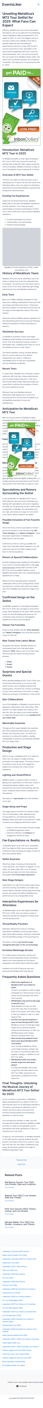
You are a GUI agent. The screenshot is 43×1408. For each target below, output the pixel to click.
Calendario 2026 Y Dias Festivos (14, 1267)
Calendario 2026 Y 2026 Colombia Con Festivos (20, 1347)
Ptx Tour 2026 (7, 1278)
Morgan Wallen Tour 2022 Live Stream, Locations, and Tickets (20, 1223)
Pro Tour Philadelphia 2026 (12, 1300)
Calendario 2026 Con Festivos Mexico (16, 1297)
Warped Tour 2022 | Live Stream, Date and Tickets (20, 1196)
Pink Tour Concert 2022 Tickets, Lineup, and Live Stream (20, 1210)
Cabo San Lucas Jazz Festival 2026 (15, 1354)
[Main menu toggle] (38, 4)
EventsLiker (12, 4)
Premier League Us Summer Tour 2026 (16, 1358)
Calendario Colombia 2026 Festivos (15, 1251)
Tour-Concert (9, 1187)
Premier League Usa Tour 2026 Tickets (16, 1350)
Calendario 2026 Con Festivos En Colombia (18, 1304)
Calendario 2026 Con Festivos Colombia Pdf (19, 1312)
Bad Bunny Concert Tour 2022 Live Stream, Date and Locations (20, 1183)
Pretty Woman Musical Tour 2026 (14, 1335)
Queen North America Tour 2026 (14, 1255)
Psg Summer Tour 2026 (11, 1293)
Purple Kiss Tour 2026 (10, 1263)
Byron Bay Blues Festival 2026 (13, 1362)
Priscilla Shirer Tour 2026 (11, 1325)
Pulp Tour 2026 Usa (9, 1270)
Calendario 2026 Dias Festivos (13, 1282)
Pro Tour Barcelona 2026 (11, 1315)
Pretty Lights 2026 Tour (11, 1343)
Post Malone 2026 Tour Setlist (13, 1365)
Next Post (21, 1164)
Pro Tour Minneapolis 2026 (12, 1308)
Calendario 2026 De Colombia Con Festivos (18, 1289)
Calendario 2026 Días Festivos (13, 1274)
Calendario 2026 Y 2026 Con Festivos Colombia (20, 1339)
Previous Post (21, 1160)
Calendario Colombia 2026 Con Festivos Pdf (19, 1259)
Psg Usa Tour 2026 (9, 1285)
